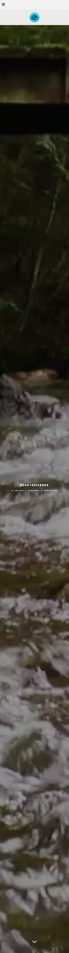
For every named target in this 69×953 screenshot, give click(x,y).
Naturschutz (33, 491)
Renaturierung (51, 491)
